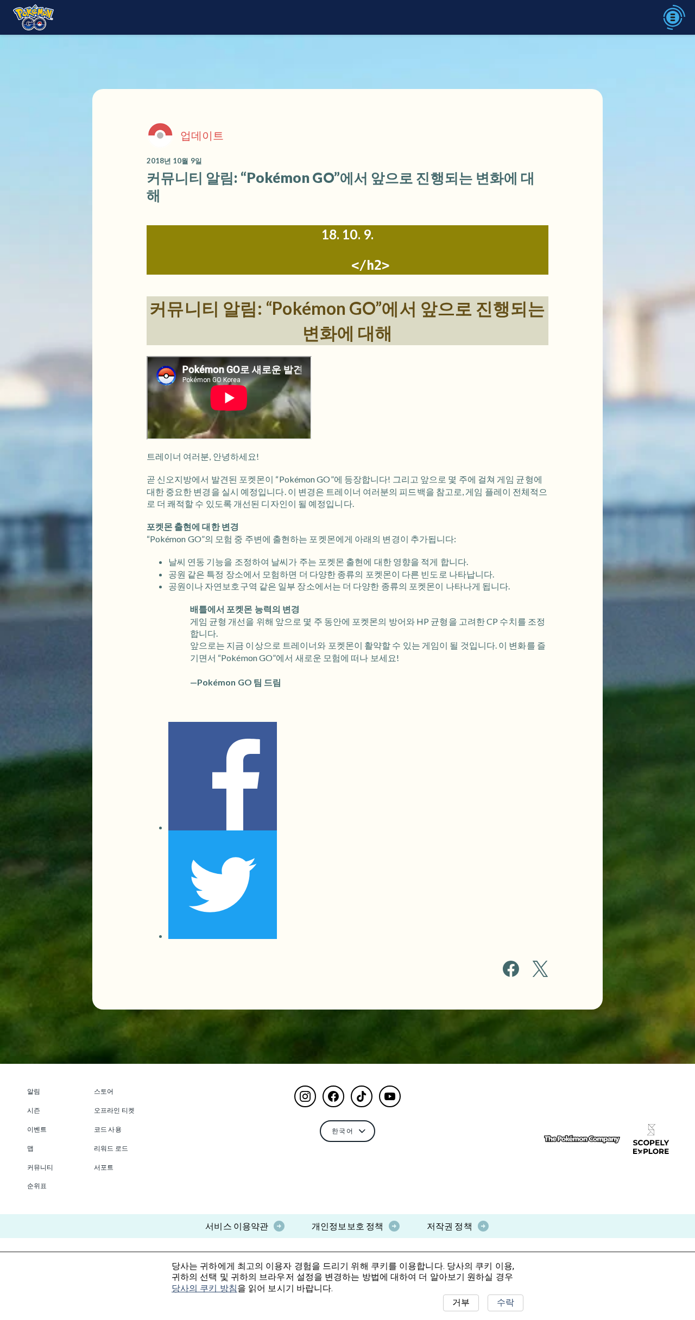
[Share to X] (540, 969)
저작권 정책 (449, 1226)
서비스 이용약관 (236, 1226)
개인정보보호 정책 (347, 1226)
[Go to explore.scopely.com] (651, 1139)
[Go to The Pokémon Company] (582, 1139)
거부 (461, 1302)
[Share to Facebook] (511, 969)
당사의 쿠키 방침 (204, 1288)
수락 (505, 1302)
